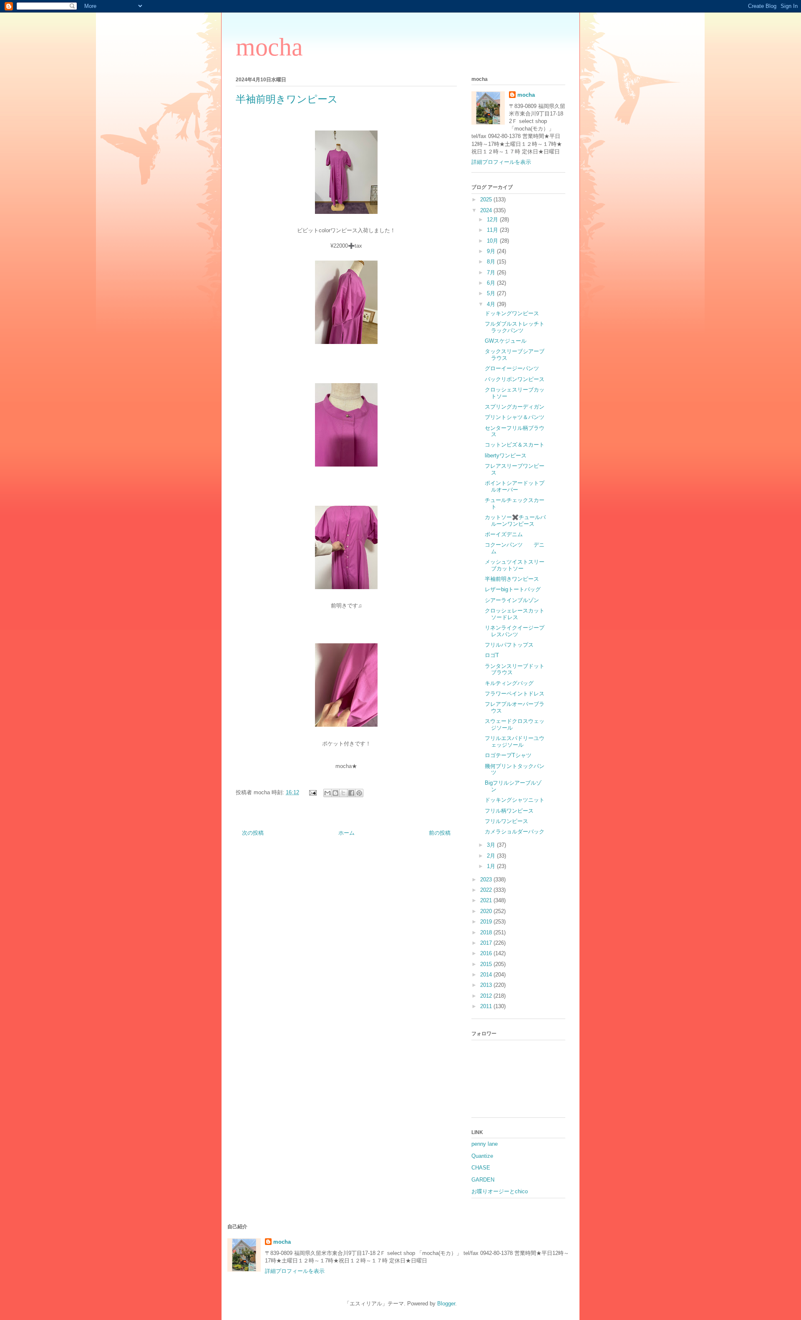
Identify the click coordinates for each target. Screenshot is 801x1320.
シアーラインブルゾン (512, 600)
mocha (269, 47)
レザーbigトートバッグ (513, 589)
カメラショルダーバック (514, 831)
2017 (487, 943)
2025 (487, 199)
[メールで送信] (327, 793)
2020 (487, 911)
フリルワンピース (506, 821)
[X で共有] (343, 793)
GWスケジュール (505, 341)
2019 (487, 921)
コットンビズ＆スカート (514, 445)
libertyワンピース (505, 455)
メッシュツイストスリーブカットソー (514, 565)
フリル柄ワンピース (509, 811)
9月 (492, 251)
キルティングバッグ (509, 683)
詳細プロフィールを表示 (501, 162)
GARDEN (482, 1180)
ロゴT (492, 655)
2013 (487, 985)
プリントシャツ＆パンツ (514, 417)
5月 (492, 293)
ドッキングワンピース (512, 313)
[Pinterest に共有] (359, 793)
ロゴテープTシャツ (508, 755)
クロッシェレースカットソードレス (514, 613)
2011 (487, 1006)
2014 (487, 974)
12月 (493, 219)
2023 (487, 879)
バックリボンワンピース (514, 379)
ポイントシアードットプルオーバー (514, 486)
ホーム (346, 833)
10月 (493, 241)
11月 (493, 230)
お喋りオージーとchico (499, 1191)
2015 (487, 964)
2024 (487, 210)
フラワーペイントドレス (514, 693)
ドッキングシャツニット (514, 800)
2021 (487, 900)
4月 (492, 304)
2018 (487, 932)
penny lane (484, 1144)
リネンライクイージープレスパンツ (514, 631)
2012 (487, 996)
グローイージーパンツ (512, 368)
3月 (492, 845)
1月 (492, 866)
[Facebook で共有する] (351, 793)
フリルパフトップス (509, 645)
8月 (492, 261)
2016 (487, 953)
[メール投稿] (312, 792)
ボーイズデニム (504, 534)
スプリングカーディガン (520, 407)
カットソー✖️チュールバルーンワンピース (515, 520)
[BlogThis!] (335, 793)
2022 (487, 890)
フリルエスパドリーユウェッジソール (514, 741)
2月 (492, 856)
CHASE (480, 1167)
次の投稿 (253, 833)
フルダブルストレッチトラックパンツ (514, 327)
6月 (492, 283)
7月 (492, 272)
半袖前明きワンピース (512, 579)
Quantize (482, 1156)
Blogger (446, 1303)
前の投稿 (440, 833)
